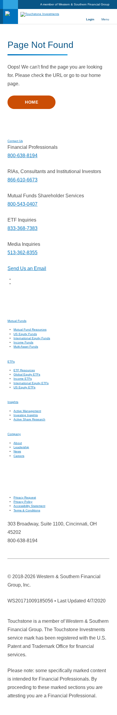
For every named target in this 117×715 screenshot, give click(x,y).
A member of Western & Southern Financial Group (75, 4)
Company (14, 434)
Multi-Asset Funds (26, 346)
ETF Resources (24, 370)
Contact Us (15, 141)
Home (31, 102)
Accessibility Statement (29, 506)
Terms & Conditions (27, 510)
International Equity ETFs (31, 383)
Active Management (27, 411)
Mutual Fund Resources (30, 329)
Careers (19, 456)
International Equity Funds (32, 338)
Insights (13, 402)
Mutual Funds (17, 320)
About (18, 443)
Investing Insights (26, 415)
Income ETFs (23, 378)
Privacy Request (25, 497)
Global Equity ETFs (27, 374)
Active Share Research (29, 419)
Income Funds (23, 342)
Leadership (21, 447)
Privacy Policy (23, 501)
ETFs (11, 361)
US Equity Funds (25, 334)
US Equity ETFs (24, 387)
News (17, 451)
